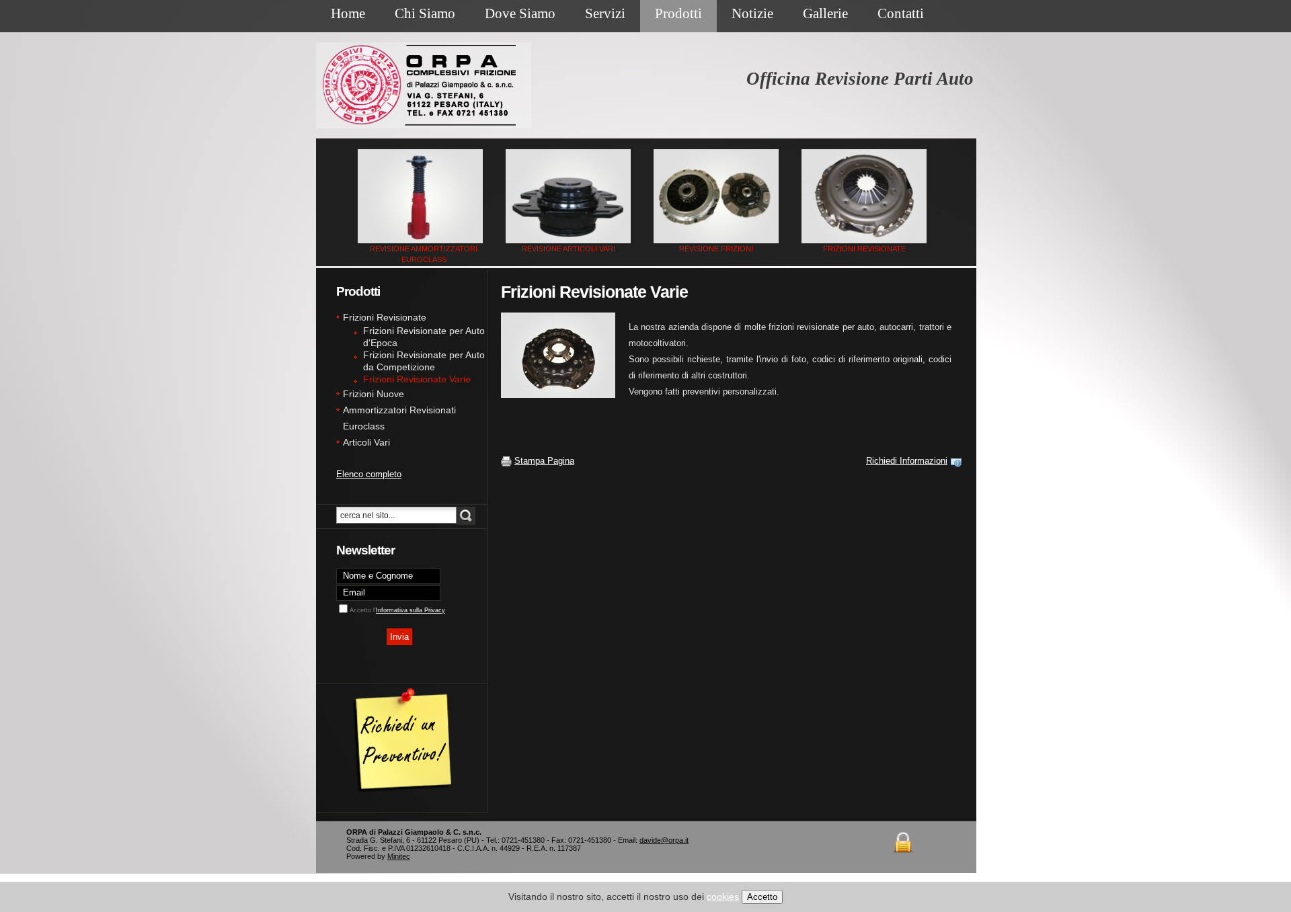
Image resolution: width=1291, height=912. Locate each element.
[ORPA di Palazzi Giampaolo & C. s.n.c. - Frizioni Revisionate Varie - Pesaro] (565, 355)
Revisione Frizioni (716, 249)
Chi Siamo (425, 13)
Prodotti (678, 13)
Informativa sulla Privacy (410, 610)
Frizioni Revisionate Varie (417, 379)
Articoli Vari (366, 442)
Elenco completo (368, 474)
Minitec (398, 856)
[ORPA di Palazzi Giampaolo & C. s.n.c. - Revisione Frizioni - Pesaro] (716, 196)
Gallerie (825, 13)
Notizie (752, 13)
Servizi (605, 13)
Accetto (762, 897)
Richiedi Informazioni (906, 461)
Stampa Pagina (544, 461)
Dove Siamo (520, 13)
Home (348, 13)
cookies (723, 896)
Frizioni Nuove (373, 393)
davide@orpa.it (664, 840)
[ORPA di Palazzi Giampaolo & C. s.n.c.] (403, 680)
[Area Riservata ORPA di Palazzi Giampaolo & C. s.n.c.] (904, 828)
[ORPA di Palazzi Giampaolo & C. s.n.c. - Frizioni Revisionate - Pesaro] (864, 196)
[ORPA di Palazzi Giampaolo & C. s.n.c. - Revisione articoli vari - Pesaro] (568, 196)
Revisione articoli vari (568, 249)
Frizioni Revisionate (864, 249)
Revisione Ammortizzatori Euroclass (423, 254)
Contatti (900, 13)
